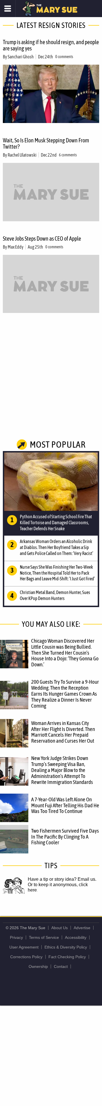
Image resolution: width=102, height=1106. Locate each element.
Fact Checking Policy (67, 957)
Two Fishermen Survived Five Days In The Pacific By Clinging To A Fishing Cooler (65, 837)
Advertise (82, 927)
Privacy (16, 937)
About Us (59, 927)
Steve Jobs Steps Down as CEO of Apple (42, 238)
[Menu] (8, 8)
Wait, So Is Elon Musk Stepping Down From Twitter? (46, 143)
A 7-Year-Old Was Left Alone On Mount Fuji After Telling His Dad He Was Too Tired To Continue (65, 805)
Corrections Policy (26, 957)
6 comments (68, 155)
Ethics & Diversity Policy (65, 947)
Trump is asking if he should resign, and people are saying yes (51, 45)
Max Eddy (16, 246)
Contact (61, 966)
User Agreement (24, 947)
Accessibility (75, 937)
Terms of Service (44, 937)
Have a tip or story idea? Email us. (62, 879)
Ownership (38, 966)
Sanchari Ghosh (21, 56)
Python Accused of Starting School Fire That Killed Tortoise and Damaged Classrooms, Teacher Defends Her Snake (56, 522)
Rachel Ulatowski (22, 154)
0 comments (64, 57)
